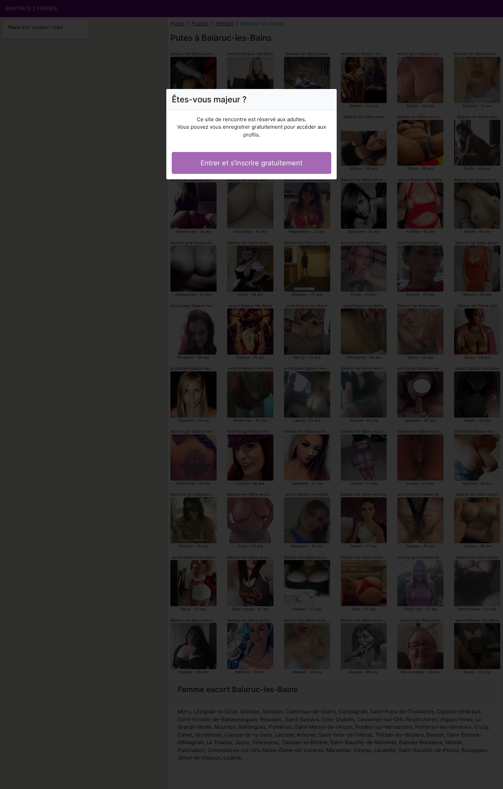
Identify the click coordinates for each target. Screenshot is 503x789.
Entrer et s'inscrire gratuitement (251, 163)
